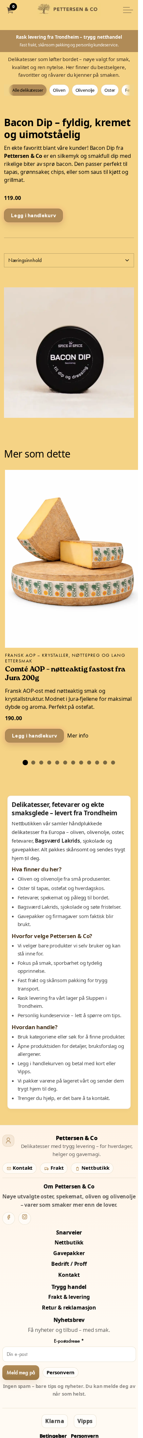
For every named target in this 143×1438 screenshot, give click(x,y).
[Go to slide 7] (73, 763)
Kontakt (22, 1167)
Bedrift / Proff (69, 1263)
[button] (69, 352)
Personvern (61, 1372)
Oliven (59, 90)
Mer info (77, 735)
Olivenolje (85, 90)
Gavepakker (69, 1253)
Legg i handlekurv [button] (33, 215)
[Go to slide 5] (57, 763)
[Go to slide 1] (25, 762)
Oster (109, 90)
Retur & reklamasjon (69, 1307)
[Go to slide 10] (97, 763)
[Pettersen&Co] (68, 10)
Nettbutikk (94, 1167)
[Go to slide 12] (113, 763)
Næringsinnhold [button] (25, 260)
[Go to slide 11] (105, 763)
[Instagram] (24, 1218)
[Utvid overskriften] (128, 10)
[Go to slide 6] (65, 763)
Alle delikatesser (27, 90)
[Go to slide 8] (81, 763)
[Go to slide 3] (41, 763)
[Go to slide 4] (49, 763)
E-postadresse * (69, 1341)
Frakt (56, 1167)
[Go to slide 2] (33, 763)
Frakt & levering (69, 1297)
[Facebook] (8, 1218)
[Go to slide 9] (89, 763)
